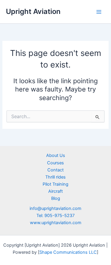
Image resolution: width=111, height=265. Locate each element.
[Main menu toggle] (99, 12)
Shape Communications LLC (68, 252)
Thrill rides (55, 177)
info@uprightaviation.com (55, 208)
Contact (55, 170)
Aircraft (55, 191)
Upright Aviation (33, 11)
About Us (55, 155)
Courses (55, 163)
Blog (55, 198)
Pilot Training (55, 184)
